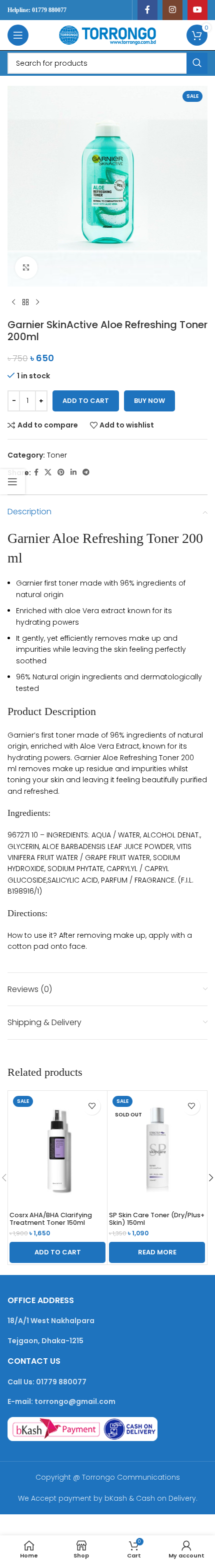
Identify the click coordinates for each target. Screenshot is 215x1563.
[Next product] (38, 303)
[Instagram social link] (172, 10)
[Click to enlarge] (26, 267)
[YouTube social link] (198, 10)
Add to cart (85, 400)
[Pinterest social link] (61, 472)
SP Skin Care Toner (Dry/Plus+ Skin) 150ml (156, 1219)
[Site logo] (108, 35)
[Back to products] (26, 303)
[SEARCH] (197, 63)
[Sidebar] (12, 481)
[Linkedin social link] (74, 472)
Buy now (149, 400)
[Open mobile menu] (18, 35)
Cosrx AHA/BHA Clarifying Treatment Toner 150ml (51, 1219)
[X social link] (48, 472)
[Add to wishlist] (91, 1106)
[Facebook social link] (148, 10)
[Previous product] (14, 303)
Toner (57, 455)
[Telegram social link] (86, 472)
